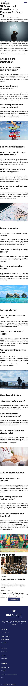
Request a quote (5, 667)
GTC (2, 677)
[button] (25, 2)
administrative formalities (19, 53)
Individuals (4, 658)
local (9, 509)
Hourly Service (5, 639)
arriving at (14, 100)
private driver (14, 360)
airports (13, 345)
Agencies (3, 655)
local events (19, 524)
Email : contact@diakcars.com (9, 674)
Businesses (4, 651)
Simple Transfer (5, 636)
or (21, 505)
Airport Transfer (5, 632)
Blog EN (3, 670)
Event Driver (4, 642)
